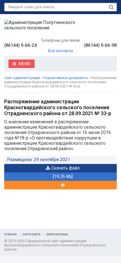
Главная (10, 234)
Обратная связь (57, 234)
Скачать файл (65, 168)
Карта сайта (32, 234)
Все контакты (60, 51)
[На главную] (46, 27)
